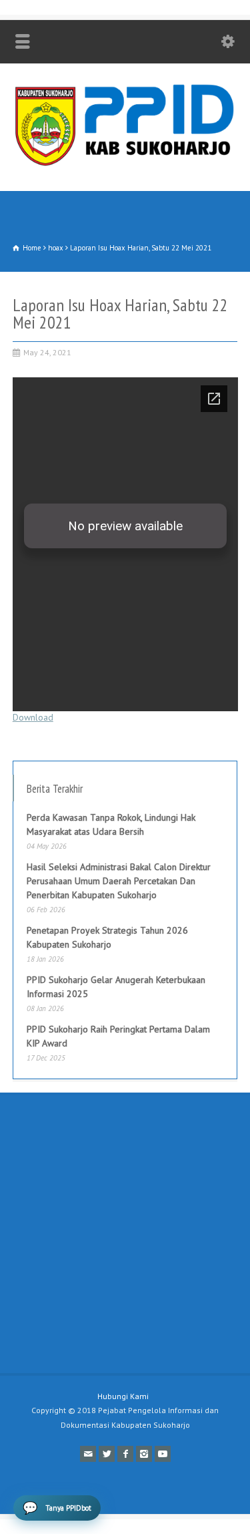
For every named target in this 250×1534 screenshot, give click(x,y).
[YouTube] (163, 1454)
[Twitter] (107, 1454)
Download (33, 717)
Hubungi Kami (123, 1396)
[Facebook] (125, 1454)
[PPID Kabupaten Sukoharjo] (125, 163)
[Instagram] (144, 1454)
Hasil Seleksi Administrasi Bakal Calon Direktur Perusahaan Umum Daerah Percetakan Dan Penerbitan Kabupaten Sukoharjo (119, 881)
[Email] (88, 1454)
